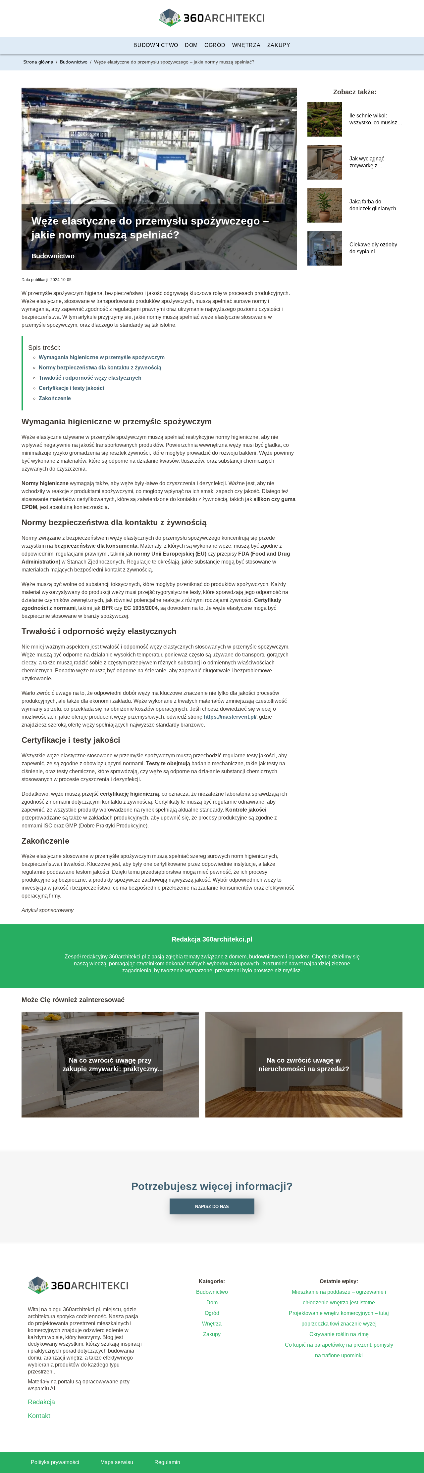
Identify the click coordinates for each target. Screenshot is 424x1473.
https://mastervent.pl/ (229, 717)
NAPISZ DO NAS (212, 1206)
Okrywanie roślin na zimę (339, 1334)
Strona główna (39, 61)
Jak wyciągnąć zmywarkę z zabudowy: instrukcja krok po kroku (374, 162)
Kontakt (39, 1415)
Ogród (215, 45)
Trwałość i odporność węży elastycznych (90, 378)
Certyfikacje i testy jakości (71, 388)
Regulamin (167, 1462)
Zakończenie (55, 398)
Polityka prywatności (55, 1462)
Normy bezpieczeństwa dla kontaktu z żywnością (100, 367)
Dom (191, 45)
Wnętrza (246, 45)
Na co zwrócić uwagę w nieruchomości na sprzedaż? (303, 1065)
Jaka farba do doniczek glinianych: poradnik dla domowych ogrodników (373, 205)
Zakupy (279, 45)
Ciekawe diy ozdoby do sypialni (373, 248)
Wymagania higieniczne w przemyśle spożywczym (102, 357)
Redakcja (41, 1402)
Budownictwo (155, 45)
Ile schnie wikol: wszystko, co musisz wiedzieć (373, 119)
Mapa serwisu (116, 1462)
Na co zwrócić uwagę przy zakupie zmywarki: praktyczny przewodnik (110, 1065)
